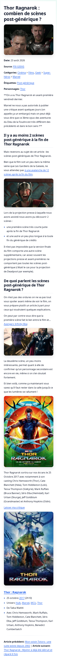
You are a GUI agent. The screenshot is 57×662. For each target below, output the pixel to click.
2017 (21, 598)
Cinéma (22, 72)
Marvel (16, 76)
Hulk (18, 602)
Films (31, 72)
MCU (33, 602)
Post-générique (25, 82)
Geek (38, 72)
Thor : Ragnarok (15, 592)
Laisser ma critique (14, 507)
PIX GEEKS (18, 66)
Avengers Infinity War (15, 324)
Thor (22, 89)
